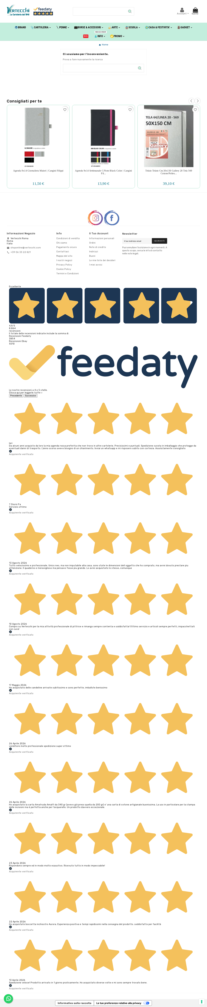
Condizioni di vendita (68, 238)
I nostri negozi (64, 260)
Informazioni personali (101, 238)
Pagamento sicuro (66, 247)
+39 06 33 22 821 (21, 252)
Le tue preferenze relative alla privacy (118, 1003)
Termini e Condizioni (67, 273)
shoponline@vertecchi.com (26, 247)
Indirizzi (93, 251)
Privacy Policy (64, 265)
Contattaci (62, 251)
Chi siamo (61, 243)
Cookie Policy (63, 269)
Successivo (30, 395)
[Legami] (86, 36)
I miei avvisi (95, 265)
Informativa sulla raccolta (74, 1003)
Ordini (92, 243)
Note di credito (97, 247)
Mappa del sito (64, 256)
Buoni (92, 256)
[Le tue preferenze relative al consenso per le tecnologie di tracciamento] (202, 1002)
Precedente (16, 395)
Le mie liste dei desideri (102, 260)
